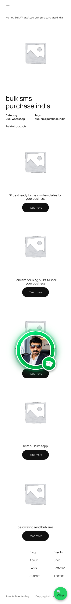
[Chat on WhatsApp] (60, 593)
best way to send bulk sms (36, 527)
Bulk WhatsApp (24, 17)
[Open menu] (8, 6)
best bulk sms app (35, 446)
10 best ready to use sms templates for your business (35, 196)
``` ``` (35, 358)
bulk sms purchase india (50, 119)
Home (9, 17)
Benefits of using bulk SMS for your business (35, 281)
